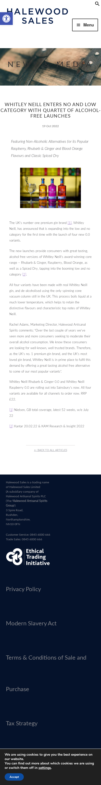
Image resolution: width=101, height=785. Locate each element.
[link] (6, 18)
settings (44, 768)
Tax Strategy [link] (22, 724)
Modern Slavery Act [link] (31, 624)
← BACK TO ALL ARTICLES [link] (50, 450)
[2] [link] (24, 274)
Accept (14, 777)
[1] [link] (70, 222)
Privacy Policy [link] (23, 589)
